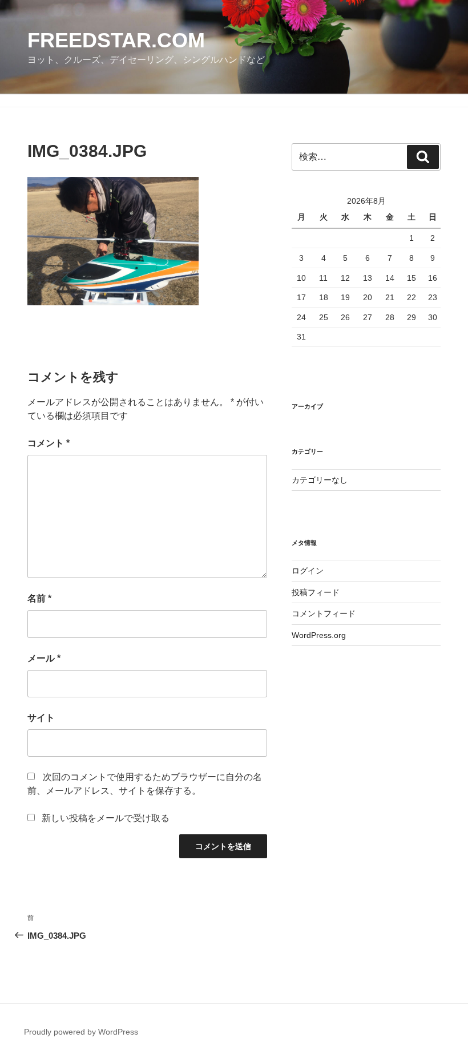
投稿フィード (316, 592)
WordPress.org (319, 635)
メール (43, 658)
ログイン (308, 570)
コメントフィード (324, 613)
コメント (48, 443)
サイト (41, 717)
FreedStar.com (116, 40)
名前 (39, 598)
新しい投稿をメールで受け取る (106, 818)
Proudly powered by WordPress (81, 1031)
